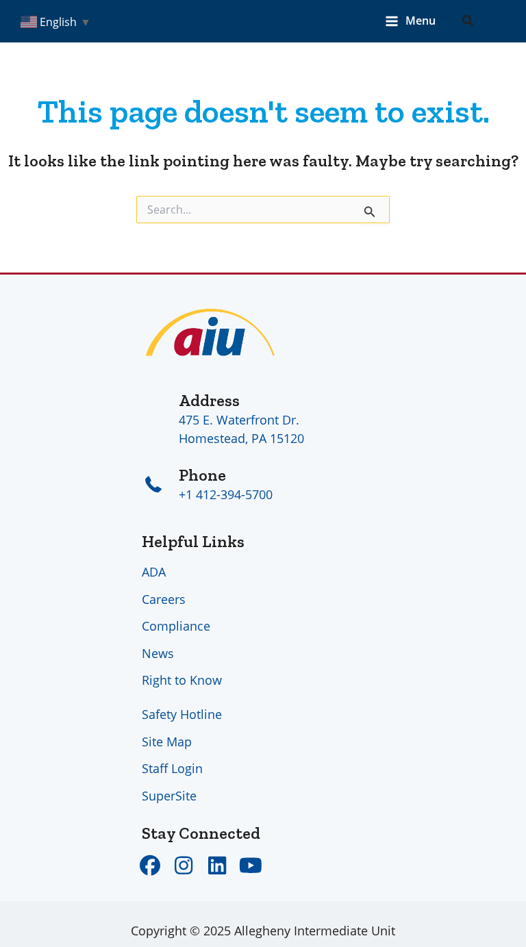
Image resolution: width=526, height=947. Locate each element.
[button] (468, 21)
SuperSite (169, 795)
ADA (154, 572)
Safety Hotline (182, 714)
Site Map (167, 741)
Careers (164, 599)
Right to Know (182, 680)
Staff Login (172, 768)
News (158, 653)
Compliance (176, 626)
